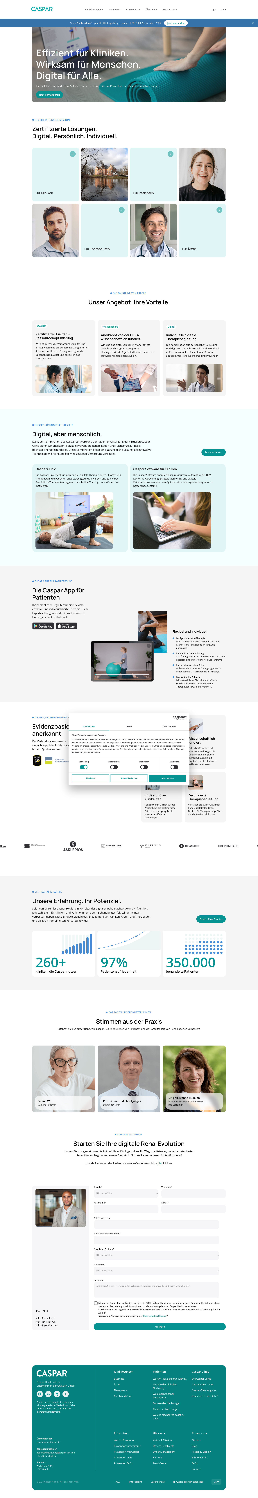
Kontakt (196, 1469)
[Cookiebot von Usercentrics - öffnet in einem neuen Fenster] (175, 718)
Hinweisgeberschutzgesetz (188, 1481)
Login (213, 9)
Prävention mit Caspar (126, 1451)
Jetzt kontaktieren (49, 94)
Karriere (157, 1457)
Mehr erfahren (213, 452)
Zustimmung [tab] (89, 726)
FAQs (195, 1463)
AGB (118, 1481)
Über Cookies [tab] (169, 726)
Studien (196, 1440)
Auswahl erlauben (129, 778)
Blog (194, 1446)
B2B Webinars (200, 1457)
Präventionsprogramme (127, 1446)
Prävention (132, 9)
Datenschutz (157, 1481)
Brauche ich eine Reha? (205, 1396)
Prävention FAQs (123, 1463)
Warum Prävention (124, 1440)
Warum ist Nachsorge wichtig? (170, 1378)
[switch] (114, 767)
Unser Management (164, 1451)
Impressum (135, 1481)
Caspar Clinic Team (203, 1384)
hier (160, 1163)
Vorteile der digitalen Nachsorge (165, 1386)
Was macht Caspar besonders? (163, 1395)
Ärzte (117, 1384)
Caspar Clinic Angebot (204, 1390)
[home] (42, 9)
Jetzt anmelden (175, 23)
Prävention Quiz (123, 1457)
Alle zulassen (167, 778)
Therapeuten (121, 1390)
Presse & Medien (201, 1451)
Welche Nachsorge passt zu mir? (168, 1416)
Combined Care (122, 1396)
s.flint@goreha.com (46, 1325)
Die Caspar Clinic (201, 1378)
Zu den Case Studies (211, 919)
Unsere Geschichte (163, 1446)
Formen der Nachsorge (166, 1403)
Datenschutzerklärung (154, 1315)
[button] (94, 9)
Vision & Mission (162, 1440)
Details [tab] (129, 726)
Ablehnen (90, 778)
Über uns (150, 9)
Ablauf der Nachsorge (165, 1409)
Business (119, 1378)
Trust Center (160, 1463)
